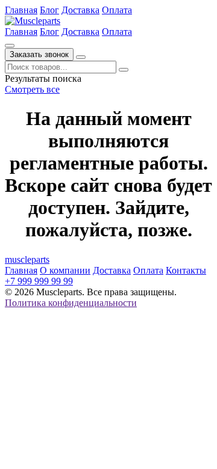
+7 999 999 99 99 (39, 281)
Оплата (117, 10)
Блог (49, 10)
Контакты (186, 270)
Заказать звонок (39, 54)
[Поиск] (9, 46)
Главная (21, 10)
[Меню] (81, 57)
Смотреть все (32, 89)
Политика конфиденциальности (71, 303)
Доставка (80, 10)
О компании (65, 270)
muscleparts (27, 259)
